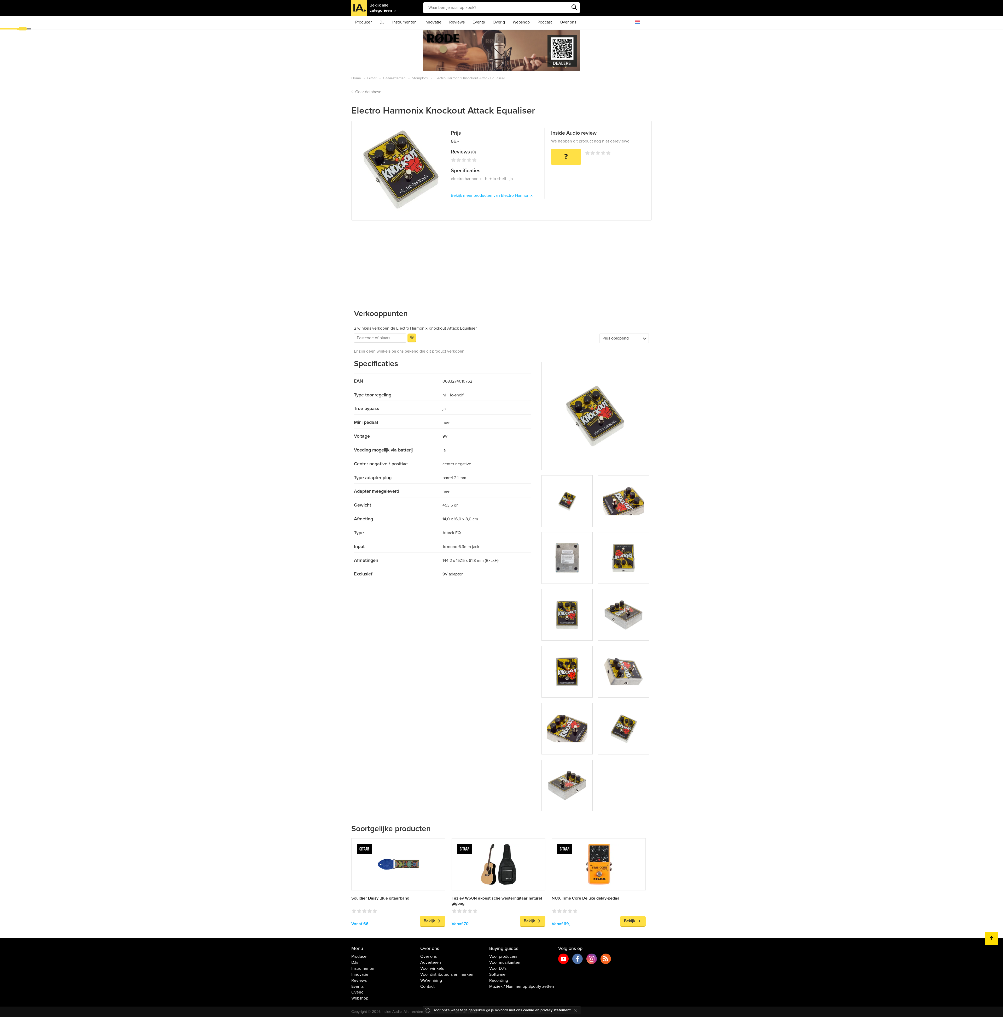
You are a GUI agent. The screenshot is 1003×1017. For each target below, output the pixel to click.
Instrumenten (404, 22)
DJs (354, 962)
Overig (499, 22)
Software (497, 974)
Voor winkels (432, 968)
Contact (427, 986)
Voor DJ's (497, 968)
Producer (363, 22)
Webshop (521, 22)
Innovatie (432, 22)
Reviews (457, 22)
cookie (528, 1010)
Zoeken (574, 7)
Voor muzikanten (504, 962)
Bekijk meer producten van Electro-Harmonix (492, 195)
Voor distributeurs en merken (446, 974)
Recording (498, 980)
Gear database (368, 91)
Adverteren (430, 962)
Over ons (568, 22)
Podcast (545, 22)
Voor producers (503, 956)
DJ (382, 22)
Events (479, 22)
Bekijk (429, 921)
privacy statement (555, 1010)
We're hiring (431, 980)
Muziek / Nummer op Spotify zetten (521, 986)
